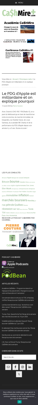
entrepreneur (15, 189)
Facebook (15, 191)
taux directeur (24, 209)
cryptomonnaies (20, 185)
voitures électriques (20, 213)
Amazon (4, 178)
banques (26, 178)
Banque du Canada (17, 178)
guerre (4, 196)
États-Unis (5, 215)
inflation (23, 195)
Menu (20, 3)
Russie (26, 205)
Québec (18, 204)
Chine (27, 182)
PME (3, 205)
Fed (20, 191)
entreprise (31, 189)
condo (8, 185)
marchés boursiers (14, 200)
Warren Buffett (31, 213)
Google (34, 191)
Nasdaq (31, 200)
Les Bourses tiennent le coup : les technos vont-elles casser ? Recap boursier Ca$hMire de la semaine (17, 307)
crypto (13, 185)
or (35, 201)
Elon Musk (6, 188)
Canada (22, 182)
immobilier (12, 195)
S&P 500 (16, 209)
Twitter (8, 213)
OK (20, 402)
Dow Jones (30, 185)
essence (4, 191)
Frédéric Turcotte (27, 191)
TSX (3, 212)
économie (13, 215)
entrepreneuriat (23, 189)
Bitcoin (6, 181)
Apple (9, 178)
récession (7, 208)
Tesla (30, 209)
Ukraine (12, 213)
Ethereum (10, 191)
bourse (14, 181)
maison (31, 196)
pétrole (10, 204)
